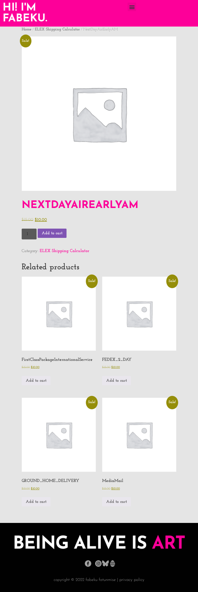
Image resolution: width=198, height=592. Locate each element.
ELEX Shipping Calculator (57, 29)
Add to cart (52, 233)
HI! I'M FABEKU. (25, 13)
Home (26, 29)
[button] (132, 7)
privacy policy (131, 580)
